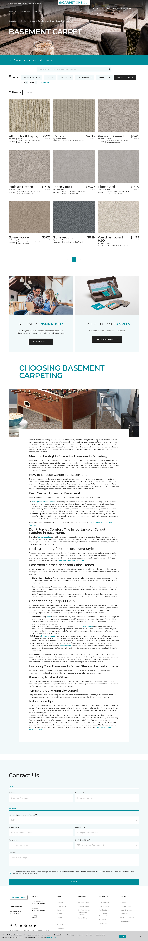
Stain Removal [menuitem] (104, 902)
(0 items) (100, 13)
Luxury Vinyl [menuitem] (61, 906)
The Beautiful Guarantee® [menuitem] (103, 915)
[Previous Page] (68, 259)
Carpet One (13, 21)
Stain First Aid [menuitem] (104, 906)
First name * (13, 793)
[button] (93, 14)
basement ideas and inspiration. (71, 560)
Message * (12, 852)
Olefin (48, 617)
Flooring (23, 21)
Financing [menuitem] (60, 929)
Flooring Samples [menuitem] (84, 906)
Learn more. (51, 937)
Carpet (32, 21)
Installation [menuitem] (103, 923)
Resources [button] (25, 11)
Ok (122, 936)
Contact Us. (48, 60)
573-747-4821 (38, 4)
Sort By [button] (29, 92)
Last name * (79, 793)
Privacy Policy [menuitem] (125, 921)
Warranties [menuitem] (103, 919)
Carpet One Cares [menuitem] (126, 910)
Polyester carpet (48, 636)
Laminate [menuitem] (60, 917)
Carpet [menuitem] (59, 914)
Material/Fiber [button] (30, 77)
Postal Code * (13, 840)
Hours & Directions (101, 8)
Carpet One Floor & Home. (25, 930)
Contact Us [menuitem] (124, 914)
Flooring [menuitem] (60, 902)
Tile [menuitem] (58, 921)
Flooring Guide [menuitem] (104, 910)
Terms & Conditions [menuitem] (127, 917)
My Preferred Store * (82, 840)
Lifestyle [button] (64, 77)
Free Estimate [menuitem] (62, 925)
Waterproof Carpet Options (43, 502)
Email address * (80, 827)
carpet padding (44, 537)
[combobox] (72, 69)
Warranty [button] (102, 77)
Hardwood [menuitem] (60, 910)
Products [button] (12, 11)
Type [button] (49, 77)
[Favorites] (97, 14)
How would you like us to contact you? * (23, 815)
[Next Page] (80, 259)
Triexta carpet (65, 646)
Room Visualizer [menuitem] (83, 902)
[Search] (109, 69)
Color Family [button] (83, 77)
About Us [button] (38, 11)
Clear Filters (44, 82)
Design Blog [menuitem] (82, 918)
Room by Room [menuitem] (125, 906)
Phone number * (15, 827)
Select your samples (105, 339)
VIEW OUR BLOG (39, 342)
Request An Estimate (122, 8)
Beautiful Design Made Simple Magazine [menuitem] (84, 912)
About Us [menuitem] (123, 902)
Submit (74, 882)
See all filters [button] (123, 77)
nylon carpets (87, 626)
